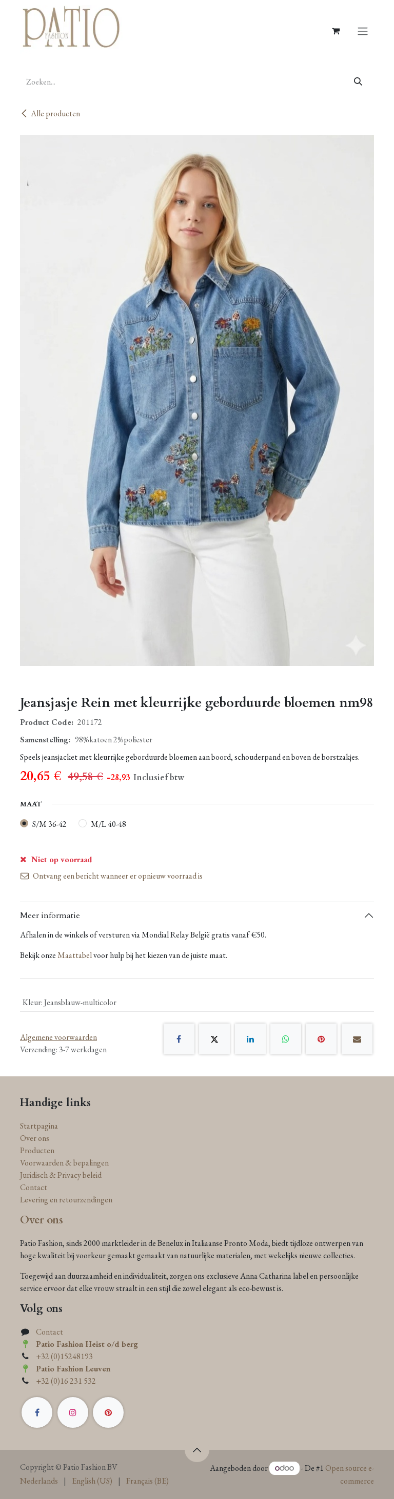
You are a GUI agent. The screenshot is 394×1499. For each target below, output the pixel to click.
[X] (214, 1039)
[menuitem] (39, 1481)
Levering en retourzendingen (66, 1199)
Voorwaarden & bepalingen (64, 1162)
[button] (197, 1450)
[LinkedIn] (250, 1039)
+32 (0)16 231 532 (66, 1381)
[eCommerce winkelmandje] (335, 30)
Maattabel (74, 955)
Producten (37, 1150)
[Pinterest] (321, 1039)
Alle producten (55, 113)
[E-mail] (357, 1039)
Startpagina (39, 1125)
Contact (33, 1187)
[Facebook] (179, 1039)
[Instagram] (72, 1412)
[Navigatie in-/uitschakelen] (362, 31)
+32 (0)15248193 (64, 1356)
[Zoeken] (358, 82)
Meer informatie (50, 915)
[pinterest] (108, 1412)
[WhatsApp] (285, 1039)
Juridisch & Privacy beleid (61, 1175)
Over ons (34, 1138)
